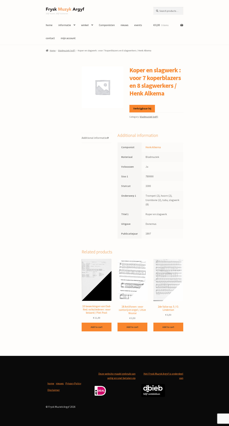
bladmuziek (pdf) (66, 50)
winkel (85, 25)
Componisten (107, 25)
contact (50, 38)
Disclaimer (53, 390)
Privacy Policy (73, 383)
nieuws (124, 25)
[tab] (96, 138)
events (138, 25)
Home (53, 50)
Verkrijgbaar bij (142, 108)
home (49, 25)
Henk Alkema (153, 147)
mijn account (68, 38)
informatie (64, 25)
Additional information (95, 137)
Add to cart (96, 327)
